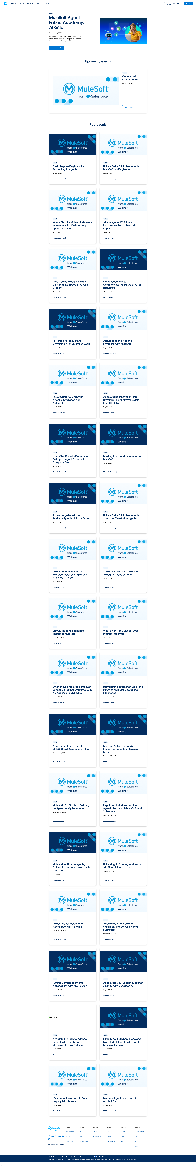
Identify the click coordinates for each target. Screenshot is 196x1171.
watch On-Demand (108, 297)
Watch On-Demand (58, 179)
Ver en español (4, 1169)
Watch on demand (58, 1055)
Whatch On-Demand (109, 472)
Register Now (55, 48)
